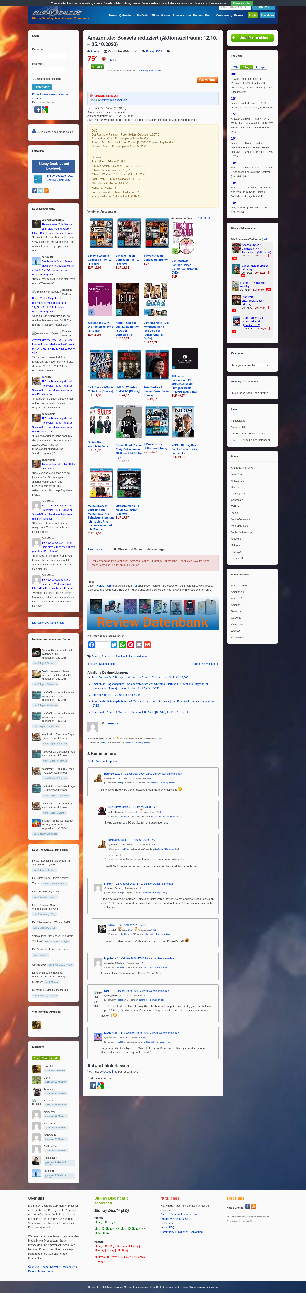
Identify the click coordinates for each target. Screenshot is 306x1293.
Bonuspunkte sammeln (152, 70)
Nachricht (129, 743)
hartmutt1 (49, 1170)
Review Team (103, 585)
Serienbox (108, 656)
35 (112, 739)
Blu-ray (150, 51)
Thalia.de (236, 551)
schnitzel (47, 734)
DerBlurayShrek (118, 807)
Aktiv (44, 1058)
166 (149, 778)
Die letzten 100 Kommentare (48, 622)
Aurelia (95, 51)
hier (135, 585)
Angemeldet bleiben (48, 78)
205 (160, 739)
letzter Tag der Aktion (114, 99)
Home (113, 15)
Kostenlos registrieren (44, 94)
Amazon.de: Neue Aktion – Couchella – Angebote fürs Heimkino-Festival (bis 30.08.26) (252, 172)
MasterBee (110, 1033)
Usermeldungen (138, 656)
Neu (36, 1058)
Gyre (44, 650)
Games (166, 15)
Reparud (49, 1100)
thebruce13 (50, 1135)
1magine (49, 1089)
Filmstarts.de (238, 420)
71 (145, 995)
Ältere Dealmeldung (204, 663)
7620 (159, 812)
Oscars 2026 (39, 964)
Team (44, 1267)
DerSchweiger (50, 671)
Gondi (47, 1077)
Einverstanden (241, 3)
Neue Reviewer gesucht (46, 891)
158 (130, 930)
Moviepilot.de (238, 427)
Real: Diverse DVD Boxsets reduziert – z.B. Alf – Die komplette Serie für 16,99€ (140, 677)
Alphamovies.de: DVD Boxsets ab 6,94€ (116, 694)
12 (126, 995)
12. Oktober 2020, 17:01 (143, 840)
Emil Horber (50, 1146)
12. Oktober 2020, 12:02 (138, 773)
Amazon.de (94, 549)
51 (136, 812)
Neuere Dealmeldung (102, 663)
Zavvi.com (237, 624)
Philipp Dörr (50, 1157)
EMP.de (235, 506)
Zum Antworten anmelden (167, 773)
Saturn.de (236, 545)
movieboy (49, 1112)
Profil (102, 743)
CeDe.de (236, 617)
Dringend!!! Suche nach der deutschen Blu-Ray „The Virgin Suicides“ (49, 977)
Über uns (33, 1267)
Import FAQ (167, 1227)
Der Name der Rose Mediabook (50, 949)
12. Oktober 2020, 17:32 (132, 924)
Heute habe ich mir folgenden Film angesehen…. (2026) (57, 654)
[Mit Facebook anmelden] (93, 1088)
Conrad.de (237, 500)
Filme (155, 15)
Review (198, 15)
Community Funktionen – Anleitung (181, 1232)
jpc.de (234, 512)
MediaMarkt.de (239, 525)
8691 (153, 930)
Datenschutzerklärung (41, 1271)
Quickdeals (127, 15)
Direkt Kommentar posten (102, 761)
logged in (108, 1071)
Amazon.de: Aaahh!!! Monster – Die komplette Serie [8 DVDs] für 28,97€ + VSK (140, 712)
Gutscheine (167, 1223)
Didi (106, 990)
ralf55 (111, 924)
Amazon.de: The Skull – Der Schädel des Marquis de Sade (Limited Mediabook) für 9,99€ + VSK (252, 192)
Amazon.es (237, 592)
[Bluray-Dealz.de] (57, 15)
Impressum (68, 1267)
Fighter (108, 883)
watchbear (50, 1123)
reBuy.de (236, 538)
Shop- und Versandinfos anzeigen (142, 549)
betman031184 (113, 773)
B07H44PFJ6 (202, 218)
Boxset (96, 656)
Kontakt (55, 1267)
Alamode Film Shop (242, 467)
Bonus (239, 15)
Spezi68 (48, 1066)
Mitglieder (38, 1046)
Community (224, 15)
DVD (159, 51)
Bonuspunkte (142, 743)
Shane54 (47, 820)
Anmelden (267, 15)
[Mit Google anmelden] (100, 1088)
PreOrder (143, 15)
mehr (266, 239)
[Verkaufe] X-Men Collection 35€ (50, 990)
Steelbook (122, 656)
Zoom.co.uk (237, 637)
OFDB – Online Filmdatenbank (248, 433)
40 (141, 963)
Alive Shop (237, 474)
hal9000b (47, 692)
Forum (209, 15)
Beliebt (54, 1058)
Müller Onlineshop (241, 532)
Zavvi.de (236, 630)
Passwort (38, 63)
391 (145, 1037)
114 (140, 888)
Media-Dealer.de (240, 519)
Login (253, 15)
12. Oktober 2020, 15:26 (144, 807)
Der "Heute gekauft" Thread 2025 (51, 922)
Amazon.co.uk (239, 585)
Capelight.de (238, 493)
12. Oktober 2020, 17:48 (130, 958)
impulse (109, 958)
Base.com (236, 611)
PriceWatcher (182, 15)
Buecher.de (237, 487)
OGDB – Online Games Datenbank (250, 440)
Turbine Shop (238, 558)
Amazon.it (236, 605)
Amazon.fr (237, 598)
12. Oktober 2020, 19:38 (125, 990)
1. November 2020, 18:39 (135, 1033)
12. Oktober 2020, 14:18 (129, 883)
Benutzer (37, 49)
